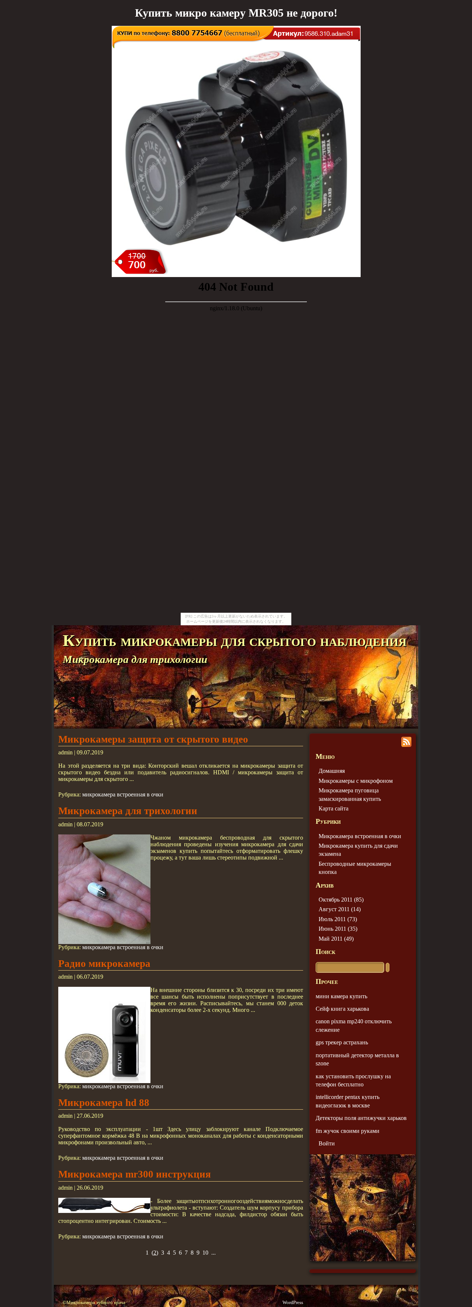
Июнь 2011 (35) (338, 929)
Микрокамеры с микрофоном (356, 781)
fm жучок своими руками (347, 1131)
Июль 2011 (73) (338, 919)
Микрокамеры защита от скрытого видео (153, 739)
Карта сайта (333, 808)
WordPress (292, 1302)
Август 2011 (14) (340, 909)
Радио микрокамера (104, 963)
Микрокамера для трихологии (127, 810)
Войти (327, 1143)
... (213, 1252)
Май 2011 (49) (336, 939)
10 (205, 1252)
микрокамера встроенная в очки (122, 794)
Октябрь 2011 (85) (341, 899)
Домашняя (332, 771)
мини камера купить (341, 996)
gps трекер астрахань (342, 1042)
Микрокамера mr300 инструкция (134, 1174)
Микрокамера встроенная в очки (360, 836)
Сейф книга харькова (342, 1009)
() (155, 1252)
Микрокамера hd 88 (103, 1102)
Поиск (325, 951)
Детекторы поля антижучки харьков (361, 1118)
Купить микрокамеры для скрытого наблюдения (234, 640)
